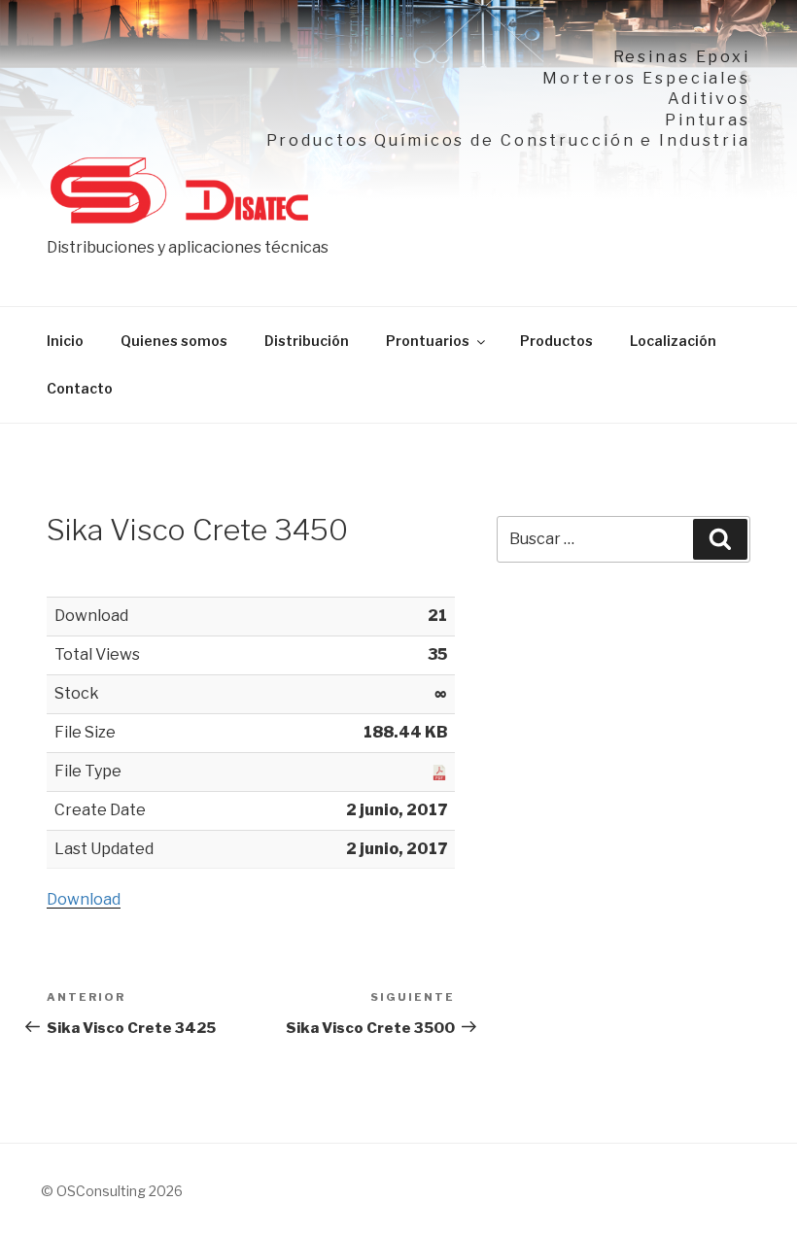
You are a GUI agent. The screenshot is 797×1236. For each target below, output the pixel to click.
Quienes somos (174, 340)
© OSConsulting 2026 (112, 1191)
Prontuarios (427, 340)
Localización (673, 340)
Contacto (80, 388)
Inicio (65, 340)
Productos (556, 340)
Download (84, 899)
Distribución (306, 340)
